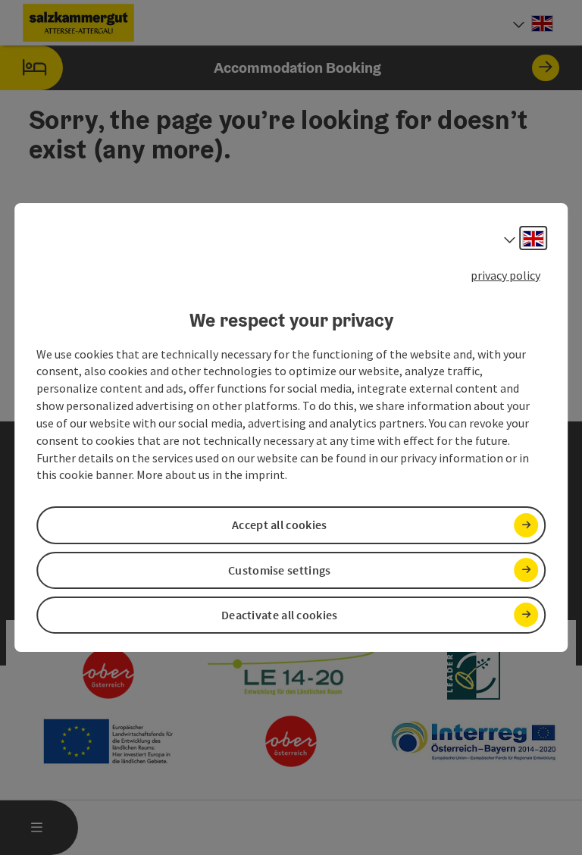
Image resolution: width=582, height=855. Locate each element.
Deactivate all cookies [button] (279, 614)
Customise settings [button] (279, 570)
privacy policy (505, 275)
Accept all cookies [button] (279, 525)
